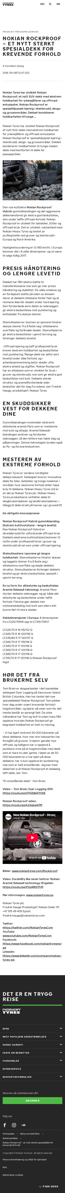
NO (42, 4)
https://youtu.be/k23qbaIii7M (22, 805)
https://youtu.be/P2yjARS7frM (23, 887)
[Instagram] (14, 1125)
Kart (5, 1167)
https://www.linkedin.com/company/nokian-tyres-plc (32, 957)
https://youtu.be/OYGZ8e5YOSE (24, 793)
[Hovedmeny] (58, 4)
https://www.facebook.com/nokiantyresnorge (32, 945)
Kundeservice (12, 1069)
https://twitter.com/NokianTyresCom (28, 927)
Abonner (33, 1100)
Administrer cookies (13, 1175)
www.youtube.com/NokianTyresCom (27, 935)
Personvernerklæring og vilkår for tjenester (25, 1159)
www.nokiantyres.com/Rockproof (35, 871)
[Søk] (50, 4)
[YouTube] (23, 1125)
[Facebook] (4, 1125)
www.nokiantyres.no (40, 895)
